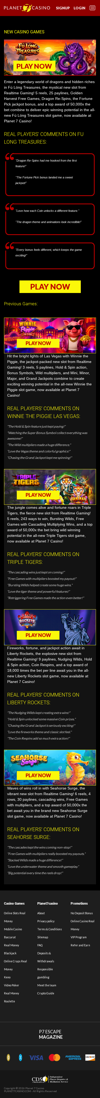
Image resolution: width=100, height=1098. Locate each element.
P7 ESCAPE (51, 1034)
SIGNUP (63, 8)
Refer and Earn (80, 945)
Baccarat (10, 937)
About (41, 913)
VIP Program (79, 937)
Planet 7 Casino (34, 1088)
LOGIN (79, 8)
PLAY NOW (34, 66)
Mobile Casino (13, 929)
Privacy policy (45, 921)
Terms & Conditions (49, 929)
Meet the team (46, 985)
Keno (7, 977)
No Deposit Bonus (82, 913)
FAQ (39, 945)
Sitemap (42, 937)
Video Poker (11, 985)
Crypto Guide (45, 993)
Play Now (50, 286)
